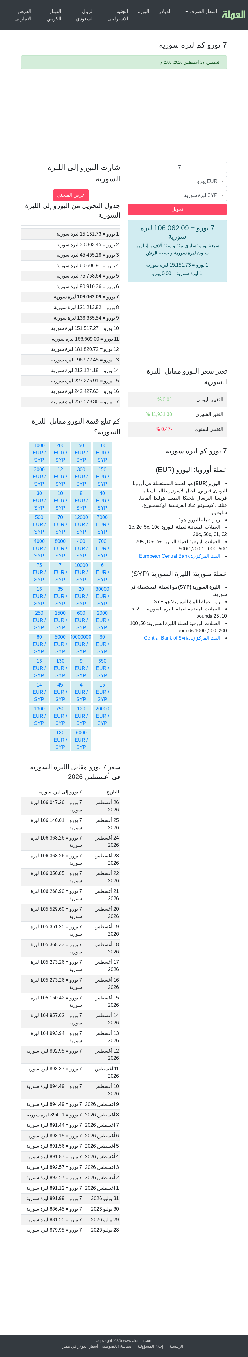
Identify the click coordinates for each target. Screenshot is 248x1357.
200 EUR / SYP (60, 453)
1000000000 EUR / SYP (77, 644)
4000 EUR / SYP (39, 548)
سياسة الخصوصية (116, 1346)
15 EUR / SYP (102, 692)
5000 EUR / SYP (60, 644)
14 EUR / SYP (39, 692)
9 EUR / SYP (81, 668)
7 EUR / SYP (60, 572)
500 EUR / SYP (39, 524)
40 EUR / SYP (102, 501)
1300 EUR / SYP (39, 716)
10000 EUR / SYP (81, 572)
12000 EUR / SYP (81, 524)
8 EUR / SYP (81, 501)
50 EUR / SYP (81, 453)
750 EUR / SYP (60, 716)
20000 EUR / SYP (102, 716)
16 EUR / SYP (39, 596)
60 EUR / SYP (102, 644)
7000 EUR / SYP (102, 524)
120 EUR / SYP (81, 716)
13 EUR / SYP (39, 668)
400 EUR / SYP (81, 548)
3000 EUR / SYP (39, 477)
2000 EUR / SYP (102, 620)
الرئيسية (176, 1346)
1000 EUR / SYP (39, 453)
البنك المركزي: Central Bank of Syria (182, 637)
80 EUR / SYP (39, 644)
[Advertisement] (124, 116)
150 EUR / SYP (102, 477)
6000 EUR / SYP (81, 740)
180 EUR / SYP (60, 740)
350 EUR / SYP (102, 668)
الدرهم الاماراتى (22, 15)
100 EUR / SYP (102, 453)
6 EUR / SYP (102, 572)
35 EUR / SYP (60, 596)
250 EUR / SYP (39, 620)
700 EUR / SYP (102, 548)
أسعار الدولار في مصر (80, 1346)
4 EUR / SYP (81, 692)
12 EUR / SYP (60, 477)
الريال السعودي (85, 15)
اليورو (143, 11)
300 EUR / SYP (81, 477)
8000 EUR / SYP (60, 548)
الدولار (165, 11)
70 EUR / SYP (60, 524)
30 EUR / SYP (39, 501)
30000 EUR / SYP (102, 596)
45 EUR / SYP (60, 692)
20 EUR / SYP (81, 596)
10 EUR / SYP (60, 501)
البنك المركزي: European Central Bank (179, 556)
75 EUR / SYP (39, 572)
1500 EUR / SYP (60, 620)
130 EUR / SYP (60, 668)
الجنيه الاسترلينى (117, 15)
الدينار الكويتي (54, 15)
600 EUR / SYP (81, 620)
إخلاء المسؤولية (150, 1346)
